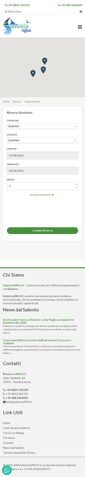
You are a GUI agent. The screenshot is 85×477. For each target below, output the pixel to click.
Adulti (10, 179)
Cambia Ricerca (42, 230)
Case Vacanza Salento (16, 427)
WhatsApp (14, 11)
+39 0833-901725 (17, 393)
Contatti (8, 442)
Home (6, 101)
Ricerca (17, 101)
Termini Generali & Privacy (19, 452)
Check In (11, 149)
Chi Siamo (9, 437)
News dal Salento (13, 447)
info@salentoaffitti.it (19, 401)
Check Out (13, 164)
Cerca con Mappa (13, 432)
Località (12, 134)
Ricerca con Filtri (40, 195)
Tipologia (13, 120)
